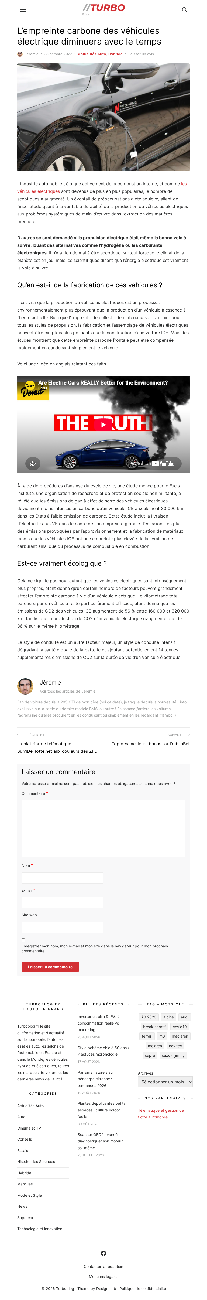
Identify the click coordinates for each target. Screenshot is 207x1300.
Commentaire (35, 793)
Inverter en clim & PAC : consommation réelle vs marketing (98, 1023)
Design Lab (106, 1288)
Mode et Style (29, 1195)
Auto (21, 1116)
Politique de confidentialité (142, 1288)
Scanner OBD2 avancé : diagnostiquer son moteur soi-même (100, 1141)
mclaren (155, 1046)
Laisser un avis (141, 54)
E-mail (28, 890)
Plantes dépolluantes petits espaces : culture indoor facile (101, 1110)
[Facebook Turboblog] (103, 1253)
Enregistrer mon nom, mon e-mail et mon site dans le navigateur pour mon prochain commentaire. (95, 948)
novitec (175, 1046)
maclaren (180, 1036)
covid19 (180, 1026)
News (22, 1206)
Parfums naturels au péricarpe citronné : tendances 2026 (95, 1079)
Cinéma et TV (29, 1128)
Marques (25, 1184)
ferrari (147, 1036)
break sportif (154, 1026)
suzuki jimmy (173, 1055)
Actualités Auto (92, 54)
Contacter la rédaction (103, 1266)
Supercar (25, 1217)
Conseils (24, 1139)
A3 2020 (148, 1017)
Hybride (115, 54)
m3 (162, 1036)
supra (150, 1055)
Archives (145, 1073)
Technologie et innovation (39, 1228)
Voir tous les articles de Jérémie (67, 691)
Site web (29, 914)
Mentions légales (103, 1276)
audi (184, 1017)
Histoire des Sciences (36, 1161)
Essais (22, 1150)
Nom (27, 865)
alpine (168, 1017)
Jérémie (32, 54)
